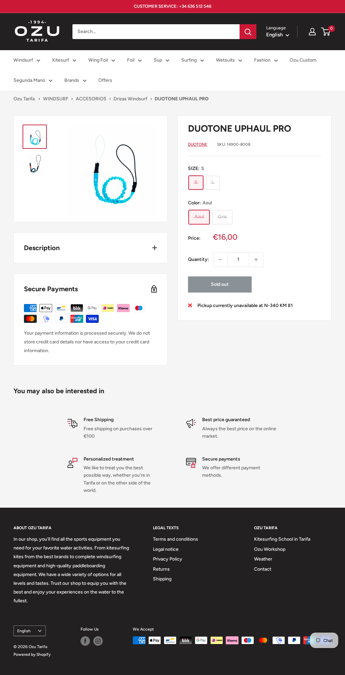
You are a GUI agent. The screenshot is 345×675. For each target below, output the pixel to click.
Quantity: (198, 259)
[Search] (248, 31)
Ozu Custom (303, 60)
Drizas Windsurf (130, 99)
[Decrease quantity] (220, 259)
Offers (105, 80)
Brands (71, 80)
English (24, 631)
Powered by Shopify (32, 654)
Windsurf (23, 60)
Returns (161, 569)
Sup (158, 60)
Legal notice (166, 549)
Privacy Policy (167, 559)
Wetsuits (225, 60)
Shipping (162, 579)
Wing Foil (98, 60)
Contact (262, 569)
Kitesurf (60, 60)
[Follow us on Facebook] (85, 641)
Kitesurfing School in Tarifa (282, 539)
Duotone (197, 144)
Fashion (262, 60)
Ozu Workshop (269, 549)
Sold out (220, 284)
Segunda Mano (29, 80)
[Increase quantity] (256, 259)
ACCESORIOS (91, 99)
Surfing (189, 60)
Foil (130, 60)
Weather (263, 559)
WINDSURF (55, 99)
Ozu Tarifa (24, 99)
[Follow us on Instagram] (98, 641)
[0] (326, 32)
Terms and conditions (175, 539)
